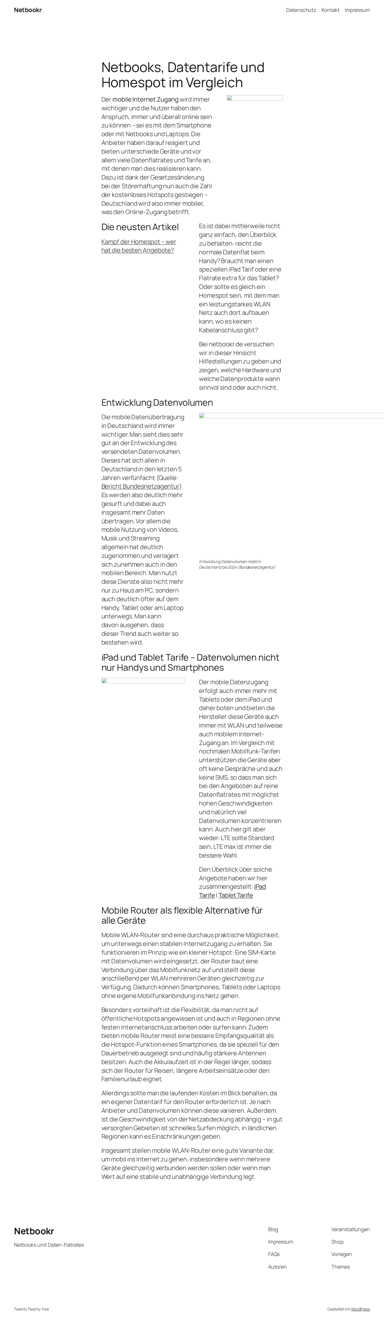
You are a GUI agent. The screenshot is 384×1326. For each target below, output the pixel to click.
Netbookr (28, 10)
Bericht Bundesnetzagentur (140, 486)
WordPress (360, 1309)
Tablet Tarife (235, 895)
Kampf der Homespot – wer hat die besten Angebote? (139, 246)
